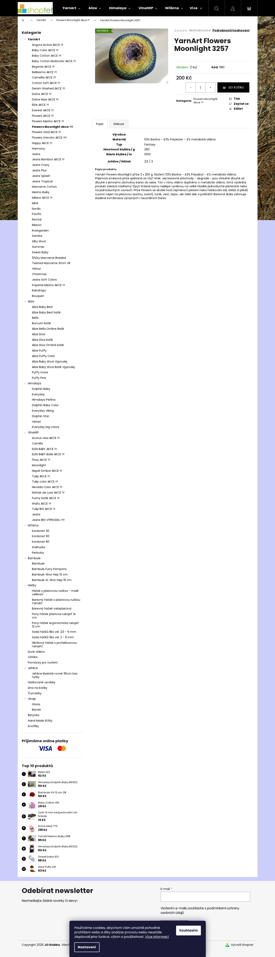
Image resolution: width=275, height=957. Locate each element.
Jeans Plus (39, 170)
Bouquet (38, 296)
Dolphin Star (40, 416)
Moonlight (39, 465)
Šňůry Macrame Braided (49, 258)
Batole (36, 710)
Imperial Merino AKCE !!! (48, 285)
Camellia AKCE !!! (44, 77)
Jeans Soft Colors (44, 280)
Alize (31, 301)
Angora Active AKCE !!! (47, 45)
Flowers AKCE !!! (43, 116)
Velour (36, 269)
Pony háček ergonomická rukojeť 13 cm (55, 624)
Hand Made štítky (40, 721)
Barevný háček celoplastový (52, 608)
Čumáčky (35, 693)
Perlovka (38, 553)
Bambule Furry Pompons (49, 569)
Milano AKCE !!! (42, 198)
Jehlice (33, 668)
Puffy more (40, 372)
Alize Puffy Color (43, 356)
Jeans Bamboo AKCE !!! (48, 159)
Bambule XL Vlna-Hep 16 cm (52, 580)
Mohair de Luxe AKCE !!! (48, 493)
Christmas (39, 274)
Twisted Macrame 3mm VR (51, 263)
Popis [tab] (99, 124)
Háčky (32, 585)
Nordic (36, 209)
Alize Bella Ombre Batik (48, 329)
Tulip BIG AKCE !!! (43, 509)
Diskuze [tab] (119, 124)
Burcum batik (41, 323)
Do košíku (236, 87)
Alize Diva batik (42, 340)
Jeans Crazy (40, 165)
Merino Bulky (40, 192)
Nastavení (87, 947)
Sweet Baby (40, 252)
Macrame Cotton (44, 187)
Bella (35, 318)
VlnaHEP (33, 432)
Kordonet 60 (40, 536)
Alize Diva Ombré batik (48, 345)
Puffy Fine (39, 378)
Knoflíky (33, 726)
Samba (37, 236)
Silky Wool (39, 241)
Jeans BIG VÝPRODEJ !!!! (48, 520)
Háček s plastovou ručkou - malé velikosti (55, 592)
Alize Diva (38, 334)
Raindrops (39, 290)
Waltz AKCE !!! (41, 504)
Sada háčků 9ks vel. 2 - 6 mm (53, 637)
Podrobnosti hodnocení (231, 30)
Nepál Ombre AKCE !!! (47, 471)
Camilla (37, 443)
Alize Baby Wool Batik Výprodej (53, 367)
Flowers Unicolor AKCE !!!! (49, 138)
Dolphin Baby (41, 389)
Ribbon (37, 225)
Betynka (33, 715)
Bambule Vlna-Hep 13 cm (50, 574)
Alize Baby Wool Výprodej (49, 361)
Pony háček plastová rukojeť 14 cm (54, 616)
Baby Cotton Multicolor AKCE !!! (54, 61)
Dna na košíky (37, 688)
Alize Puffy (39, 350)
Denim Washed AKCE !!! (48, 88)
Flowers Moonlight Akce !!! (52, 127)
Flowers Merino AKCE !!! (48, 121)
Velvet (36, 422)
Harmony (38, 149)
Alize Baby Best (42, 307)
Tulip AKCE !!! (41, 476)
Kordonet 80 (40, 542)
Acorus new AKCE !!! (46, 438)
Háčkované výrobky (41, 682)
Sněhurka (38, 547)
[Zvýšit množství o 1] (210, 87)
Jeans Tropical (42, 181)
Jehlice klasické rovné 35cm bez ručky (55, 675)
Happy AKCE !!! (42, 143)
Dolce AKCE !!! (41, 94)
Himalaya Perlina (43, 400)
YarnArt (34, 39)
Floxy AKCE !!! (41, 460)
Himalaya (34, 383)
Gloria (36, 704)
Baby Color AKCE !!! (45, 50)
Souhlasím (188, 930)
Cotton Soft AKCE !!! (46, 83)
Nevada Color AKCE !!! (47, 487)
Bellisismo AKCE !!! (44, 72)
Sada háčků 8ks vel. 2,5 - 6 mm (54, 632)
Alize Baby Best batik (46, 312)
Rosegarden (40, 230)
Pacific (37, 214)
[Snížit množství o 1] (191, 87)
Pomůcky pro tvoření (43, 662)
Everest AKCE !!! (43, 110)
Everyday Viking (43, 411)
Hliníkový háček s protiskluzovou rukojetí (54, 644)
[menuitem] (71, 8)
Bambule (34, 558)
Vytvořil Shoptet (242, 945)
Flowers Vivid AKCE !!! (46, 132)
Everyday (38, 394)
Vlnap (32, 699)
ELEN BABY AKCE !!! (44, 449)
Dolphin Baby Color (45, 405)
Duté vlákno (36, 652)
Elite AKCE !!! (40, 105)
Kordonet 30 (40, 531)
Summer (38, 247)
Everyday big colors (45, 427)
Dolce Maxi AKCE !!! (45, 99)
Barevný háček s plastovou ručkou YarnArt (56, 601)
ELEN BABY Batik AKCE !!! (48, 454)
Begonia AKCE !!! (43, 67)
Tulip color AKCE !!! (45, 482)
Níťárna (33, 525)
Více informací (157, 936)
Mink (35, 203)
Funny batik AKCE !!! (45, 498)
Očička (32, 657)
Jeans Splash (41, 176)
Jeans (36, 154)
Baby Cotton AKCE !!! (46, 56)
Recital (37, 219)
